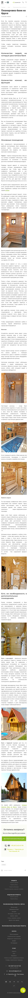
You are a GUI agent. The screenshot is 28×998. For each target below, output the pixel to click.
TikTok (14, 985)
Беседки (14, 911)
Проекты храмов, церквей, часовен (14, 889)
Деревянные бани (14, 909)
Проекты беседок (14, 886)
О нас (14, 948)
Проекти (14, 880)
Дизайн (14, 940)
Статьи (3, 864)
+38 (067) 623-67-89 (17, 845)
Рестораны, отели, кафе (14, 913)
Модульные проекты (14, 894)
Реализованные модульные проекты (14, 925)
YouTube (18, 981)
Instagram (10, 981)
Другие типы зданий (14, 920)
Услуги (14, 931)
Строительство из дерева (14, 936)
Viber (22, 981)
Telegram (14, 981)
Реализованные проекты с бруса (14, 904)
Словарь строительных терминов (14, 960)
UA (5, 2)
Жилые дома (14, 907)
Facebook (6, 981)
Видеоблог (14, 955)
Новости (14, 951)
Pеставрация (14, 943)
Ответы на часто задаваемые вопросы (14, 957)
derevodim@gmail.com (15, 971)
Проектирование (14, 934)
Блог (14, 953)
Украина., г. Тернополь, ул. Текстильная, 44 (15, 850)
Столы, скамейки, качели (14, 918)
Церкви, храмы (14, 915)
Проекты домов (14, 882)
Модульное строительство (14, 938)
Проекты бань (14, 884)
